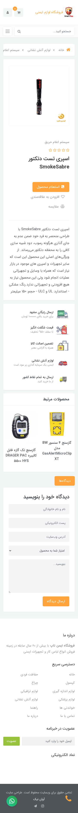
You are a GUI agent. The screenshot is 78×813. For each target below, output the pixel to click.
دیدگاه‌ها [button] (64, 480)
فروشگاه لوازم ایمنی (49, 12)
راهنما (34, 707)
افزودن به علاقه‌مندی (45, 197)
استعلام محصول (48, 187)
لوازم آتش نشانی (26, 699)
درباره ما (32, 716)
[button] (18, 12)
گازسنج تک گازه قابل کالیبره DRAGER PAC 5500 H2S (21, 455)
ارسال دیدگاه (56, 601)
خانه (72, 674)
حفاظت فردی (29, 674)
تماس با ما (67, 716)
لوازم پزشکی (66, 699)
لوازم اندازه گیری (64, 691)
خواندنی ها (67, 707)
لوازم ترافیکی (29, 691)
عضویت (11, 741)
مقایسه (54, 206)
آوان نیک (39, 799)
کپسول (70, 682)
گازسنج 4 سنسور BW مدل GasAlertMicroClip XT (57, 451)
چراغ (35, 682)
